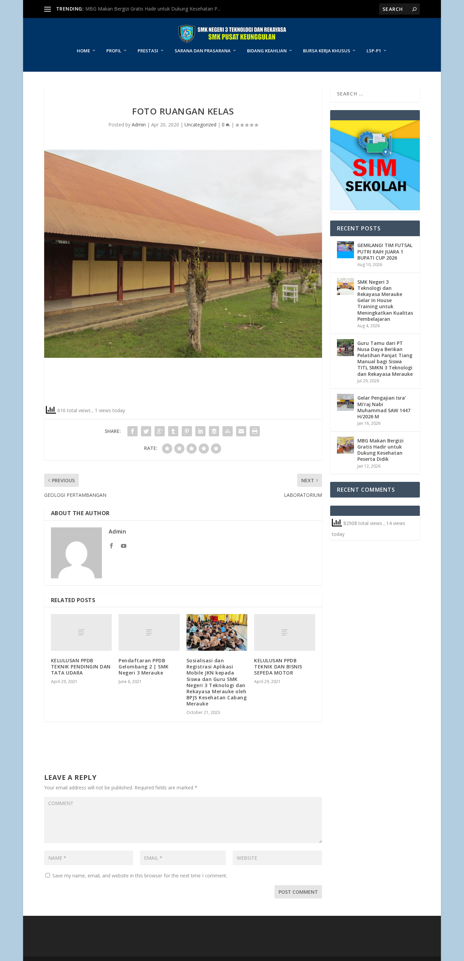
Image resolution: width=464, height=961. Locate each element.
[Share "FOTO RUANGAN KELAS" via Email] (241, 431)
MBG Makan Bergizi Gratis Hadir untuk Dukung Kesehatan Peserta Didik (380, 449)
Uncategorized (200, 124)
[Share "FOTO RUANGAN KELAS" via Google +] (159, 431)
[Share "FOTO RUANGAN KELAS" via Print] (255, 431)
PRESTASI (148, 51)
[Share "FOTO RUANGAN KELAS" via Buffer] (214, 431)
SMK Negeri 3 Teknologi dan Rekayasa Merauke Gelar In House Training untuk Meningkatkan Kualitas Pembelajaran (385, 300)
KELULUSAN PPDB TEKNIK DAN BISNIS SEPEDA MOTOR (278, 666)
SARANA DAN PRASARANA (203, 51)
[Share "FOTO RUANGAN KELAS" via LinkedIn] (200, 431)
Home (83, 51)
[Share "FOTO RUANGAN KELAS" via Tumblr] (173, 431)
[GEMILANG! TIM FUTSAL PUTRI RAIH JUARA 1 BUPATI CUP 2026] (345, 249)
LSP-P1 (374, 51)
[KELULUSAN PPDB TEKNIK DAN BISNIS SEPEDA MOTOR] (284, 632)
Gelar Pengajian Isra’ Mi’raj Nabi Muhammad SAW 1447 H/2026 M (383, 407)
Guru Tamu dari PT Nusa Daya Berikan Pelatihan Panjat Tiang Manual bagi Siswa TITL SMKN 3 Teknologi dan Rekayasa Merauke (385, 358)
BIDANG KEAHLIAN (267, 51)
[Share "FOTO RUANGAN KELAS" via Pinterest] (187, 431)
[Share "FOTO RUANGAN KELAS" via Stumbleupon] (227, 431)
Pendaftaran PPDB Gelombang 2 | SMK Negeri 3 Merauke (144, 666)
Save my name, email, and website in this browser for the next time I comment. (139, 875)
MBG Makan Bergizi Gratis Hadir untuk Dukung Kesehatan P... (152, 8)
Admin (139, 124)
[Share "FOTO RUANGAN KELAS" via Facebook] (132, 431)
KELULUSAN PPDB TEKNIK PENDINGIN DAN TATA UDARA (81, 666)
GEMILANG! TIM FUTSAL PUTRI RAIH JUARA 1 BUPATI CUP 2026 (384, 251)
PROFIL (113, 51)
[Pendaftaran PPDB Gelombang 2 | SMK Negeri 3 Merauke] (149, 632)
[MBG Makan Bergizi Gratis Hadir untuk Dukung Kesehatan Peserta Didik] (345, 445)
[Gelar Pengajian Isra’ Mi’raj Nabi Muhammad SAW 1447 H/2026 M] (345, 402)
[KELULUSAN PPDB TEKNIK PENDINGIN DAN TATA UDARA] (81, 632)
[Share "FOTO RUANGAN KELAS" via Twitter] (146, 431)
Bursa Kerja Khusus (326, 51)
